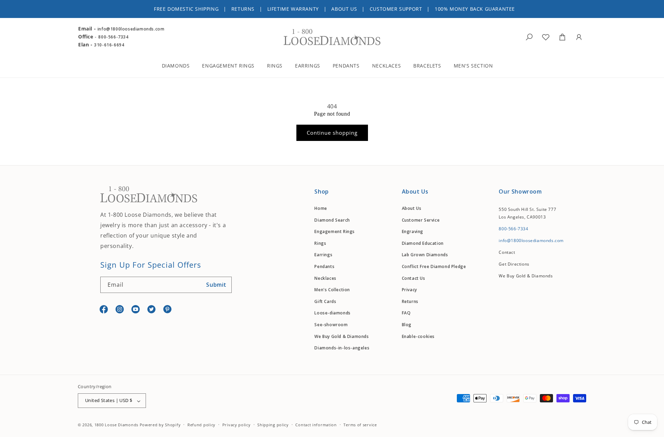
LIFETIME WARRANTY (293, 9)
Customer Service (421, 220)
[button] (180, 67)
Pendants (324, 266)
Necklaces (325, 278)
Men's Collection (332, 290)
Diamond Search (332, 220)
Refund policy (201, 424)
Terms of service (360, 424)
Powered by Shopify (160, 425)
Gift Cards (325, 301)
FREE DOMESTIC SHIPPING (186, 9)
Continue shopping (332, 132)
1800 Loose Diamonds (116, 425)
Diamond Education (423, 243)
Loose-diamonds (332, 313)
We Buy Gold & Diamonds (341, 336)
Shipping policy (273, 424)
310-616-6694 (109, 45)
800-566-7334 (113, 37)
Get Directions (514, 264)
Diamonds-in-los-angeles (341, 348)
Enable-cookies (418, 336)
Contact (507, 252)
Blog (407, 325)
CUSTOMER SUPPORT (396, 9)
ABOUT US (344, 9)
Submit (216, 285)
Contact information (315, 424)
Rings (320, 243)
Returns (410, 301)
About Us (412, 208)
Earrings (323, 255)
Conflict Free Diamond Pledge (434, 266)
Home (320, 208)
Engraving (412, 232)
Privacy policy (236, 424)
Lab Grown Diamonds (425, 255)
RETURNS (243, 9)
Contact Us (413, 278)
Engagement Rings (334, 232)
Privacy (409, 290)
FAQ (406, 313)
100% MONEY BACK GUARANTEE (475, 9)
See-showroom (331, 325)
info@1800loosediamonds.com (131, 29)
